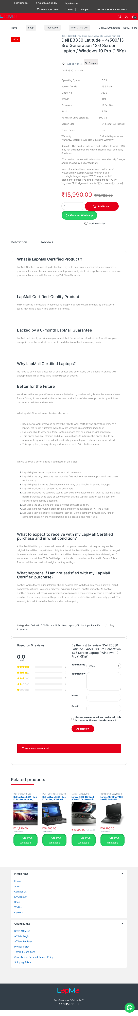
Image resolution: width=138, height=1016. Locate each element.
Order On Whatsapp (26, 840)
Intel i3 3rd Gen (79, 27)
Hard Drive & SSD (107, 794)
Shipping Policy (22, 962)
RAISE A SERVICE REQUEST (112, 9)
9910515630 (20, 3)
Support (85, 9)
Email (76, 706)
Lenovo (82, 794)
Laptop (95, 36)
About (17, 886)
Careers (18, 912)
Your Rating (78, 664)
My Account (71, 3)
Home (14, 27)
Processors (53, 27)
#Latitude (22, 629)
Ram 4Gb (116, 36)
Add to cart (104, 206)
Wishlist (18, 907)
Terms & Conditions (24, 951)
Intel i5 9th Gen (24, 794)
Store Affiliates (22, 930)
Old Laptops (105, 36)
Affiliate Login (21, 936)
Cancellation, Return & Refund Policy (34, 957)
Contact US (20, 891)
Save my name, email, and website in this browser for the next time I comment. (98, 719)
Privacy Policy (21, 946)
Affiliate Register (23, 941)
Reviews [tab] (47, 242)
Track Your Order (50, 9)
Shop (70, 9)
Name (76, 695)
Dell (63, 36)
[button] (79, 215)
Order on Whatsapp (81, 215)
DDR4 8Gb (46, 794)
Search (119, 16)
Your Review (78, 673)
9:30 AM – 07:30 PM (46, 3)
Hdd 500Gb (71, 36)
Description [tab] (19, 242)
